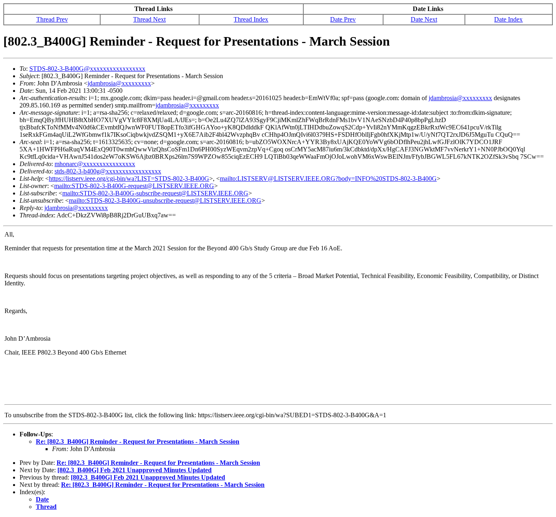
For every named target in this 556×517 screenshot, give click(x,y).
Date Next (424, 19)
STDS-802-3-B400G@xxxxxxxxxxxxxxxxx (87, 68)
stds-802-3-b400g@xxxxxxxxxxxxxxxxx (108, 171)
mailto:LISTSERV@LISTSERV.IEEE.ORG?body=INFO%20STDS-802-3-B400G (328, 178)
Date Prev (343, 19)
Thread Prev (52, 19)
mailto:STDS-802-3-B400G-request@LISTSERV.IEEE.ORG (134, 185)
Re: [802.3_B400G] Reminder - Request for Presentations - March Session (137, 441)
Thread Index (251, 19)
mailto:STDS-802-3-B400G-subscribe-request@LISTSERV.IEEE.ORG (155, 193)
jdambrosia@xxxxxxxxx (119, 83)
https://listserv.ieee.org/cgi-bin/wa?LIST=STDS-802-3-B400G (129, 178)
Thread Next (149, 19)
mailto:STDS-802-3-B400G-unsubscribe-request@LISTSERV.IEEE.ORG (165, 200)
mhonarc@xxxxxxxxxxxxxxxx (95, 163)
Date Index (508, 19)
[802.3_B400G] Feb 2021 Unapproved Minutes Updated (134, 470)
